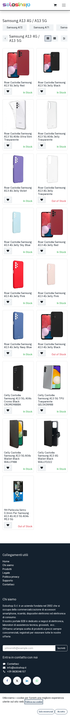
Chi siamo (8, 565)
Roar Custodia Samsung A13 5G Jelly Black (52, 84)
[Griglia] (48, 38)
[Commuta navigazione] (63, 5)
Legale (6, 572)
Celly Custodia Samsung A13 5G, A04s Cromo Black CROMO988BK (17, 399)
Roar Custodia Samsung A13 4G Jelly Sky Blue (18, 243)
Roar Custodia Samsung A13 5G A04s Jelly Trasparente (52, 136)
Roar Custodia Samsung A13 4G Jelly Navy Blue (18, 345)
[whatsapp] (37, 681)
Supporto (8, 580)
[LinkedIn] (27, 681)
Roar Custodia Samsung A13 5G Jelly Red (18, 84)
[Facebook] (7, 681)
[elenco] (54, 38)
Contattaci (8, 584)
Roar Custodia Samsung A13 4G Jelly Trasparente (52, 190)
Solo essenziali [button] (46, 712)
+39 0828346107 (16, 671)
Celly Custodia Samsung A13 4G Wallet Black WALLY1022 (48, 457)
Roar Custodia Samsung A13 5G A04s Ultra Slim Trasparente (18, 136)
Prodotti (7, 569)
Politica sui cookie (33, 702)
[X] (17, 681)
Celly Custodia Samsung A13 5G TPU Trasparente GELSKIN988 (51, 399)
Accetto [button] (61, 712)
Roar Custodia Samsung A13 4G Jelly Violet (18, 189)
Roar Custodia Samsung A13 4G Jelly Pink (18, 294)
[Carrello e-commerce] (55, 5)
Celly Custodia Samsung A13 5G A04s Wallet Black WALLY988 (17, 457)
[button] (8, 91)
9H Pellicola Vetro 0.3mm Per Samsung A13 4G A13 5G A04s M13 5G (16, 514)
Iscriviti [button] (61, 648)
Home (6, 561)
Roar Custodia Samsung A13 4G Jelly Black (52, 345)
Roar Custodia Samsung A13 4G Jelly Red (52, 243)
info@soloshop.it (16, 667)
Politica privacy (11, 576)
